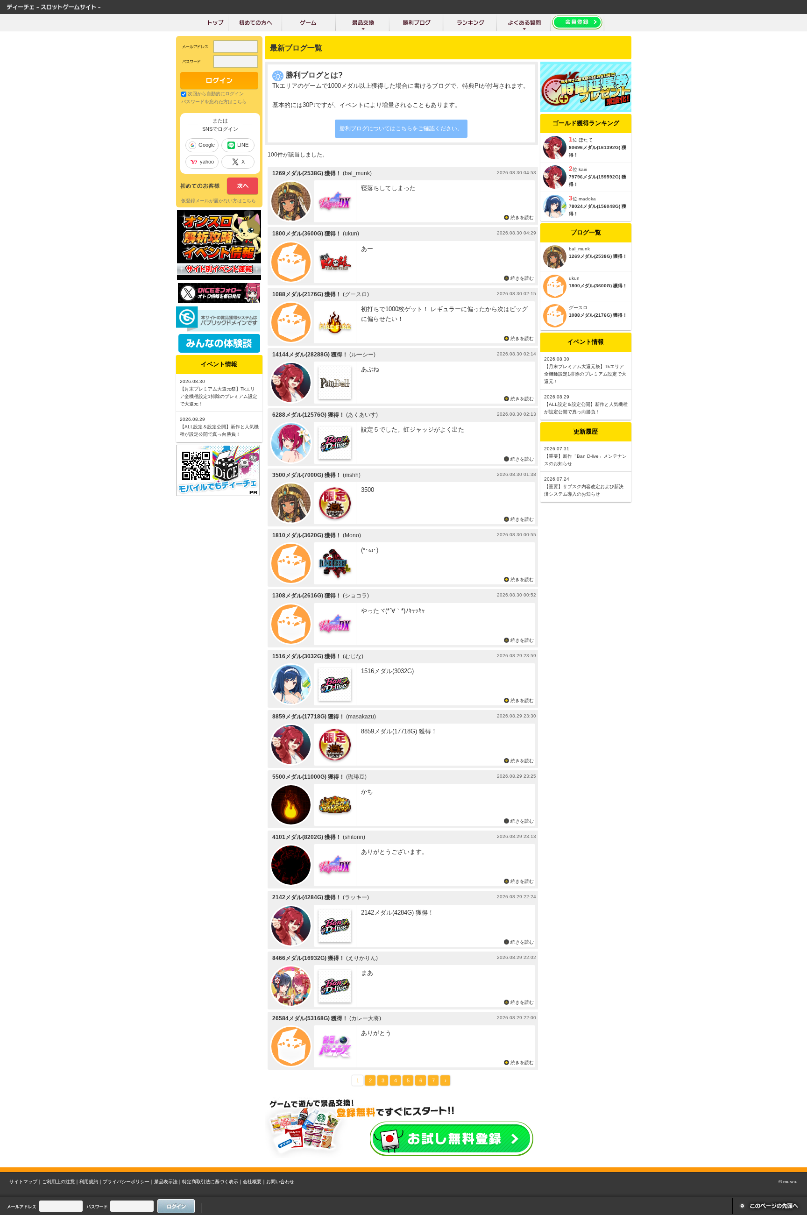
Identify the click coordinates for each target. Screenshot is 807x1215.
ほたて (586, 139)
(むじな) (353, 656)
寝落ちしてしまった (388, 188)
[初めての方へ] (255, 22)
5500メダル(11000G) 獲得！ (308, 777)
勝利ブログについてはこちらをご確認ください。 (401, 128)
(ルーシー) (362, 354)
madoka (587, 198)
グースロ (578, 307)
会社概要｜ (254, 1181)
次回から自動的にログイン (216, 93)
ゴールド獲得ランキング (585, 123)
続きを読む (522, 217)
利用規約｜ (91, 1181)
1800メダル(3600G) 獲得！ (306, 233)
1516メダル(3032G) (387, 671)
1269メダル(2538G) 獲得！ (306, 173)
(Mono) (352, 535)
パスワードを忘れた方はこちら (214, 101)
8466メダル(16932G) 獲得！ (308, 958)
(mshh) (352, 475)
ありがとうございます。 (394, 851)
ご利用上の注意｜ (60, 1181)
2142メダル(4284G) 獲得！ (306, 897)
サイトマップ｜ (25, 1181)
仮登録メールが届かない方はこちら (218, 200)
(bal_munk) (357, 173)
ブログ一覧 (586, 232)
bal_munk (579, 248)
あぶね (370, 369)
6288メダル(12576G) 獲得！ (308, 415)
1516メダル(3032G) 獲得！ (306, 656)
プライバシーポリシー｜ (128, 1181)
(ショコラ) (356, 595)
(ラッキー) (356, 897)
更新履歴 (585, 431)
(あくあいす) (362, 415)
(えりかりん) (362, 958)
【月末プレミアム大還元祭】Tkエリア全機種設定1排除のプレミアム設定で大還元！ (585, 374)
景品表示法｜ (168, 1181)
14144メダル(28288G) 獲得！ (310, 354)
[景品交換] (362, 22)
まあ (367, 972)
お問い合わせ (280, 1181)
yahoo (207, 161)
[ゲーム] (309, 22)
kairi (583, 169)
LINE (242, 145)
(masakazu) (361, 716)
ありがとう (376, 1033)
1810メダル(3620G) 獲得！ (306, 535)
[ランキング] (470, 22)
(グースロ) (356, 294)
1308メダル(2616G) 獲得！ (306, 595)
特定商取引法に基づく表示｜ (212, 1181)
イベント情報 (585, 341)
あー (367, 248)
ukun (574, 278)
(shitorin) (354, 837)
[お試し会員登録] (577, 22)
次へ (219, 186)
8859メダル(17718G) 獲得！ (308, 716)
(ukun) (351, 233)
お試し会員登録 (451, 1139)
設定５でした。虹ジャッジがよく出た (412, 429)
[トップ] (215, 22)
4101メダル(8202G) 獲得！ (306, 837)
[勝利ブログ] (416, 22)
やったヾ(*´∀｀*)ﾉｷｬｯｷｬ (393, 610)
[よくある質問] (524, 22)
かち (367, 791)
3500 (367, 489)
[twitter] (219, 301)
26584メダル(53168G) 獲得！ (310, 1018)
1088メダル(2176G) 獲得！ (306, 294)
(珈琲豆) (356, 777)
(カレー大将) (365, 1018)
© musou (788, 1181)
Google (206, 145)
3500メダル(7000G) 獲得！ (306, 475)
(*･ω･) (369, 550)
